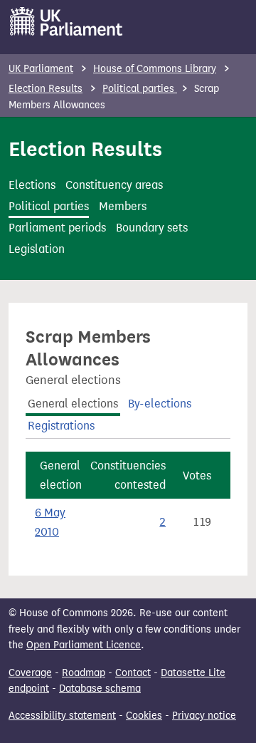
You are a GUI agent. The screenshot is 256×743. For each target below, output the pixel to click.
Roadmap (83, 673)
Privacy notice (204, 716)
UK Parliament (41, 69)
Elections (32, 185)
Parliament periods (57, 227)
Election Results (45, 89)
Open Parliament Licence (83, 645)
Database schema (100, 688)
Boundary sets (152, 227)
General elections (73, 403)
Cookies (144, 716)
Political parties (139, 89)
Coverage (30, 673)
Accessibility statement (62, 716)
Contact (133, 673)
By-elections (159, 403)
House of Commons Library (154, 69)
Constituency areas (114, 185)
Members (122, 206)
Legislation (37, 249)
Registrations (61, 425)
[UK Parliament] (66, 21)
